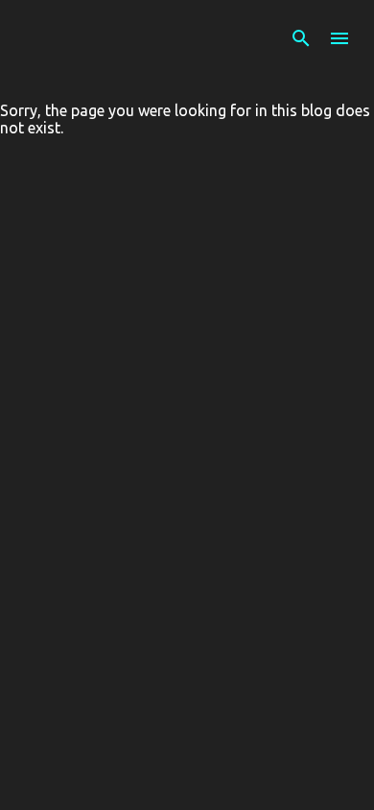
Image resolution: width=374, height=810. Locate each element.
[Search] (301, 38)
